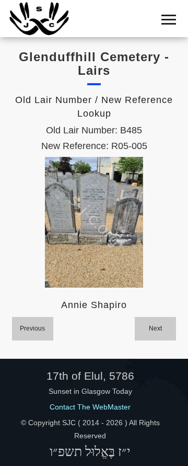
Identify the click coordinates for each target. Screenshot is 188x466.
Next (155, 328)
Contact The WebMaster (90, 407)
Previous (32, 328)
